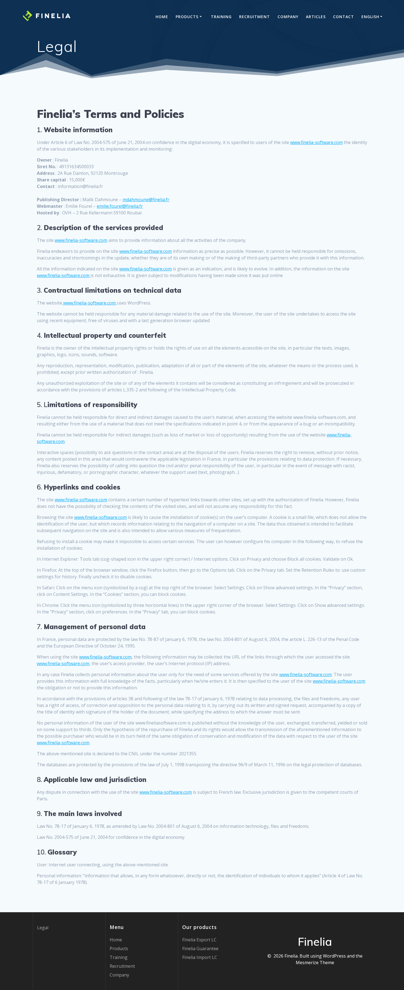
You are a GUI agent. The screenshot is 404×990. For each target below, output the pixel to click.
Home (162, 16)
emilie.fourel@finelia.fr (120, 206)
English (370, 16)
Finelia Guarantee (200, 948)
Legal (42, 928)
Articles (316, 16)
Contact (343, 16)
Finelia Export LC (199, 940)
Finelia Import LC (199, 957)
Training (221, 16)
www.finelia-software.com (316, 142)
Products (187, 16)
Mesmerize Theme (315, 962)
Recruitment (254, 16)
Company (288, 16)
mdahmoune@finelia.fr (146, 200)
